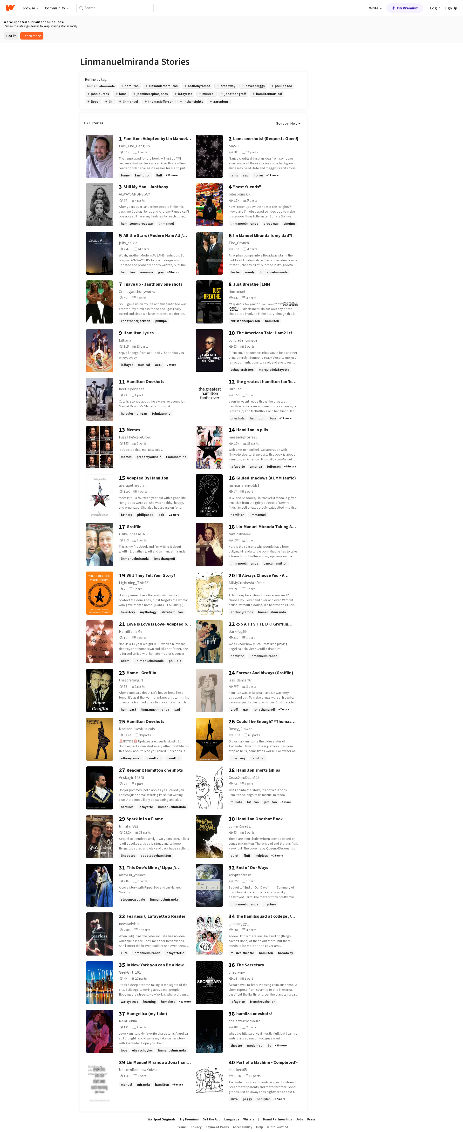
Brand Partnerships (277, 1119)
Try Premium (407, 8)
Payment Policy (217, 1127)
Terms (182, 1127)
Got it (11, 36)
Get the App (211, 1119)
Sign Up (450, 8)
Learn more (32, 36)
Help (259, 1127)
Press (311, 1119)
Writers (248, 1119)
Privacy (196, 1127)
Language (231, 1119)
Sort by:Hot (286, 123)
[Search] (81, 8)
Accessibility (242, 1127)
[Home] (10, 8)
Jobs (299, 1119)
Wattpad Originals (162, 1119)
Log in (435, 8)
